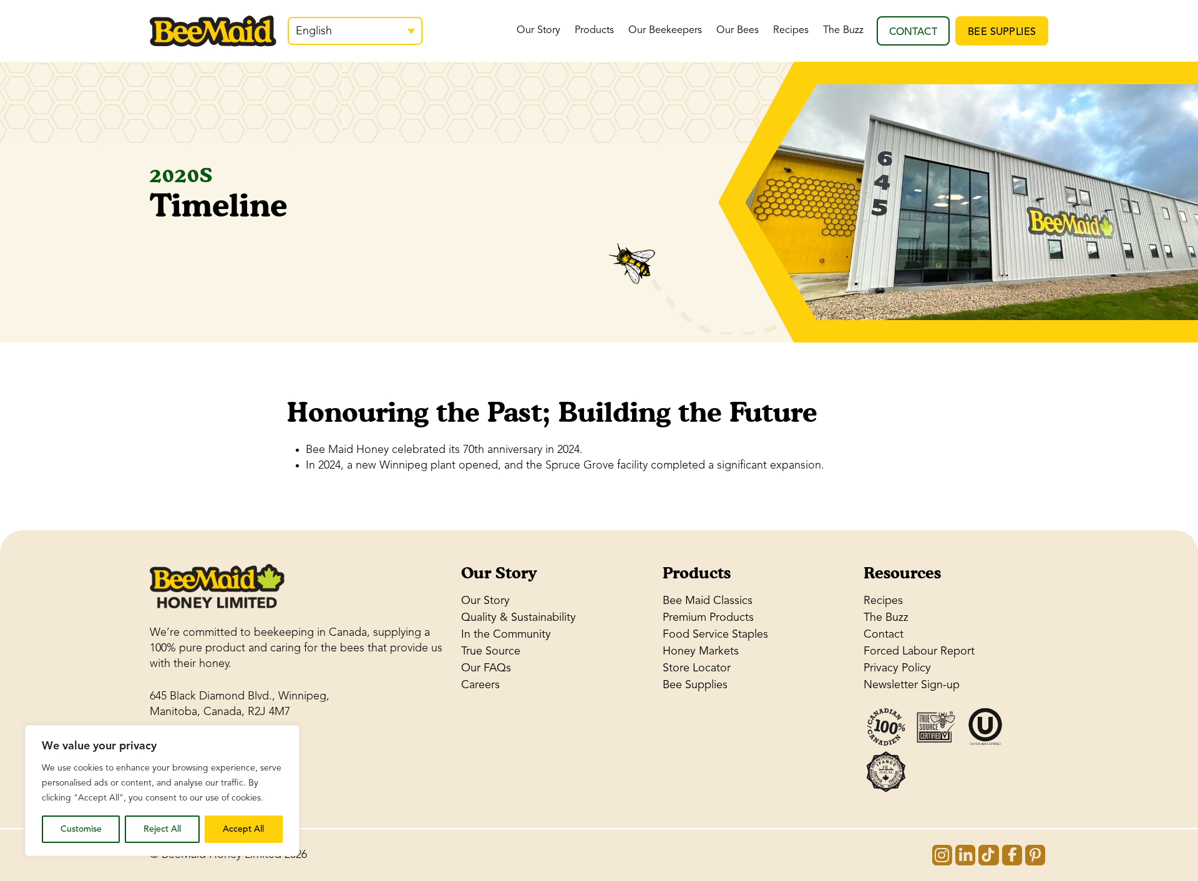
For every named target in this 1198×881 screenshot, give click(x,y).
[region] (162, 790)
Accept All (243, 829)
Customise (81, 829)
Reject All (162, 829)
